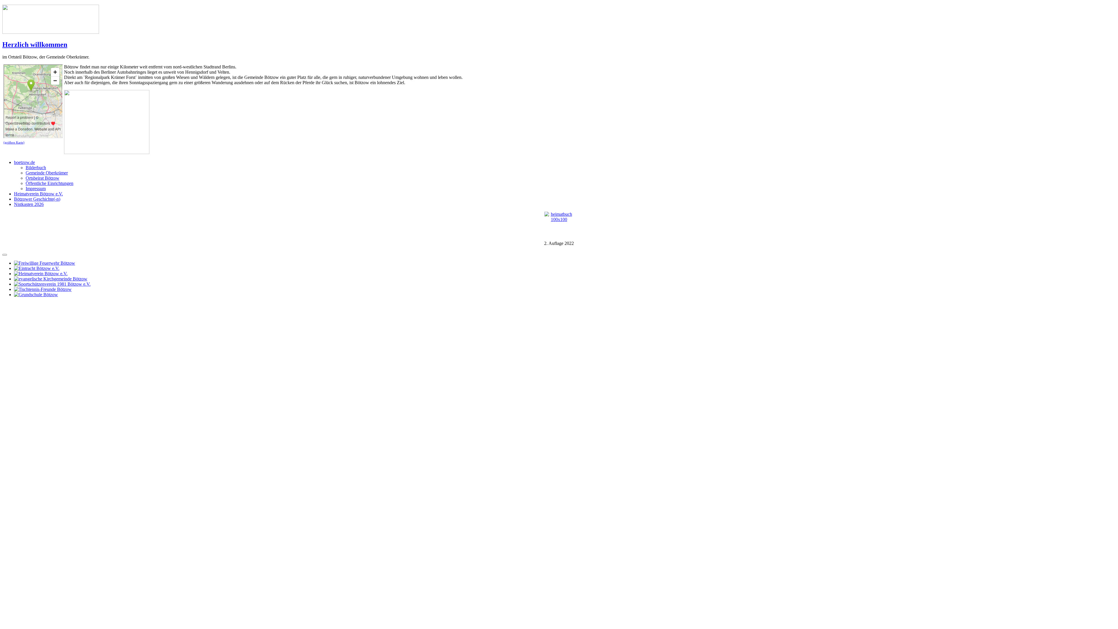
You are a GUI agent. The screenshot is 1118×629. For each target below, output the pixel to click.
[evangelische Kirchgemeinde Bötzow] (50, 278)
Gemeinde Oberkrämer (47, 172)
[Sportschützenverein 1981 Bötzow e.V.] (52, 284)
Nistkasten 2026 (29, 204)
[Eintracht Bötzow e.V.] (36, 268)
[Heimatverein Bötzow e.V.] (41, 273)
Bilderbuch (36, 167)
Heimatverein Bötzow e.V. (38, 193)
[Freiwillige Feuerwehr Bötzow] (44, 263)
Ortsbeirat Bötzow (42, 178)
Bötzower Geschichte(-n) (37, 199)
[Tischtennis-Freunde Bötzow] (43, 289)
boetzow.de (24, 162)
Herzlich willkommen (34, 44)
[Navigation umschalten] (4, 255)
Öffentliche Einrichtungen (49, 183)
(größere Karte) (13, 142)
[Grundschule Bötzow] (36, 294)
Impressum (36, 188)
